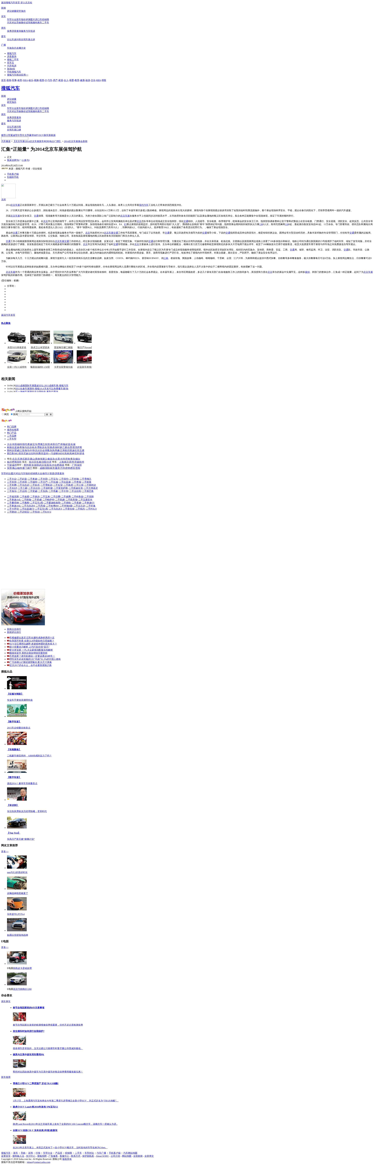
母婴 (71, 80)
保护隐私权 (88, 1156)
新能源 (52, 135)
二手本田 (22, 482)
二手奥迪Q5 (88, 502)
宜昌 (46, 465)
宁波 (9, 465)
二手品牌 (11, 436)
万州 (62, 468)
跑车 (46, 135)
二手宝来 (45, 496)
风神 (72, 453)
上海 (61, 462)
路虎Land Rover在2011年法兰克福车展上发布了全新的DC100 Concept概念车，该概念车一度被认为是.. (65, 1124)
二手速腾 (66, 496)
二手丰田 (42, 479)
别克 (47, 444)
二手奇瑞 (76, 482)
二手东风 (42, 491)
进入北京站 (26, 2)
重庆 (57, 468)
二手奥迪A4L (14, 499)
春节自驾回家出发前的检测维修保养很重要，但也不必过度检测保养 (48, 1025)
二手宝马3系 (36, 502)
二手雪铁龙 (46, 485)
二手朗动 (11, 512)
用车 (3, 28)
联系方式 (75, 1156)
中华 (32, 450)
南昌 (62, 465)
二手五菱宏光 (85, 499)
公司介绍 (115, 1156)
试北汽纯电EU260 (22, 989)
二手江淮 (78, 485)
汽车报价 (25, 473)
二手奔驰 (74, 479)
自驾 (23, 39)
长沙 (51, 465)
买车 (3, 16)
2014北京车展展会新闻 (75, 141)
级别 (307, 272)
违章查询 (16, 31)
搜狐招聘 (42, 1156)
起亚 (68, 444)
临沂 (9, 462)
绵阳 (47, 468)
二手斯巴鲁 (88, 491)
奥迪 (29, 444)
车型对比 (6, 473)
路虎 (52, 447)
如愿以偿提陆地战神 (17, 935)
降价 (23, 22)
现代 (24, 444)
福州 (19, 468)
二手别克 (11, 482)
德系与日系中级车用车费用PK (28, 1054)
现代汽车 (143, 205)
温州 (14, 465)
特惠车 (38, 22)
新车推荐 (6, 1077)
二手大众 (11, 479)
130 (261, 224)
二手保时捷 (47, 488)
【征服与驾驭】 (15, 694)
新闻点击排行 (14, 629)
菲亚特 (44, 453)
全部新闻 (138, 1156)
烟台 (78, 459)
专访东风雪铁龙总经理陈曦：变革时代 (27, 811)
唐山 (32, 459)
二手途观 (24, 496)
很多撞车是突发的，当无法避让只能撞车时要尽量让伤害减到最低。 (48, 1048)
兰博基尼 (64, 450)
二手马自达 (23, 485)
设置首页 (6, 1156)
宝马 (35, 444)
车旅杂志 (11, 48)
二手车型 (11, 439)
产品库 (58, 1153)
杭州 (81, 462)
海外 (23, 11)
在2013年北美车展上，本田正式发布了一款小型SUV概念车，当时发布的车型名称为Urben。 (60, 1147)
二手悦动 (34, 512)
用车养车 (6, 1001)
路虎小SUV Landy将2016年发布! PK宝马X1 (35, 1107)
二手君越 (76, 502)
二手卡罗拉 (13, 509)
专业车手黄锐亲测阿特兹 (20, 700)
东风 (52, 450)
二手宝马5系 (41, 509)
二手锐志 (80, 509)
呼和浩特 (16, 462)
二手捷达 (34, 496)
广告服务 (53, 1156)
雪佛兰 (41, 444)
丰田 (14, 444)
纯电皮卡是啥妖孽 (22, 968)
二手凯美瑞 (71, 499)
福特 (19, 444)
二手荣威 (32, 491)
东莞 (9, 468)
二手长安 (58, 485)
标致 (9, 447)
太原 (57, 459)
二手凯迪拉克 (76, 488)
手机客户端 (13, 174)
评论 (9, 11)
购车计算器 (48, 473)
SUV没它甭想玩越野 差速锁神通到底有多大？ (33, 644)
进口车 (38, 19)
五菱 (82, 450)
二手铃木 (34, 485)
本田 (52, 444)
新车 (18, 19)
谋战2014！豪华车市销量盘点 (22, 783)
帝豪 (57, 450)
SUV (41, 135)
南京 (66, 462)
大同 (62, 459)
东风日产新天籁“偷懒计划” (21, 839)
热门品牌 (11, 426)
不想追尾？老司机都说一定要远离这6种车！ (32, 656)
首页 (3, 80)
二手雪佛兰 (85, 479)
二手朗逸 (26, 499)
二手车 (45, 22)
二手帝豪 (53, 491)
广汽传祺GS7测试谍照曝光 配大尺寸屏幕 (30, 662)
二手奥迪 (32, 479)
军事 (14, 80)
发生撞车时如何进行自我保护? (28, 1031)
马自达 (28, 447)
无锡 (76, 462)
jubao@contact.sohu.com (38, 1162)
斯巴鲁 (10, 453)
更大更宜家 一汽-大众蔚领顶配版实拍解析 (31, 650)
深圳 (79, 465)
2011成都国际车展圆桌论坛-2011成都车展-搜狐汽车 (41, 385)
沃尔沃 (38, 450)
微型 (3, 135)
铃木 (34, 447)
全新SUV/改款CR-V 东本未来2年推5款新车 (35, 1130)
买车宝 (10, 62)
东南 (66, 453)
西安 (72, 468)
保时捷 (58, 447)
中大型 (25, 135)
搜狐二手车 (13, 59)
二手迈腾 (55, 496)
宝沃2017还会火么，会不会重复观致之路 (30, 665)
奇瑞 (22, 447)
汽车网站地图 (130, 1153)
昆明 (67, 468)
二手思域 (40, 506)
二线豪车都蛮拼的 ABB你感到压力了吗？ (29, 755)
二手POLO (91, 509)
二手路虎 (68, 485)
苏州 (71, 462)
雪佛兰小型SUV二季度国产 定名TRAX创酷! (36, 1083)
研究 (18, 11)
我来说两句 (18, 160)
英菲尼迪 (23, 453)
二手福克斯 (13, 496)
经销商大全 (36, 473)
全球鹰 (45, 450)
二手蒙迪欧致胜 (52, 502)
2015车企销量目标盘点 (18, 728)
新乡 (31, 465)
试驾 (28, 22)
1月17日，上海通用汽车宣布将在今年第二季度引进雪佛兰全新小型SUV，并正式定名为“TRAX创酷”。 (66, 1100)
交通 (36, 216)
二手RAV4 (45, 512)
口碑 (18, 130)
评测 (28, 19)
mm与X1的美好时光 (17, 872)
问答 (18, 39)
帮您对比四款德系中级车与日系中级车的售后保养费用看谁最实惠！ (48, 1071)
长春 (39, 462)
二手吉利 (22, 491)
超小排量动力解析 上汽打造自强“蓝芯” (29, 647)
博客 (104, 80)
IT (46, 80)
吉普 (69, 447)
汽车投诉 (30, 31)
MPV (36, 135)
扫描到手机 (13, 177)
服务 (23, 31)
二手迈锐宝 (23, 512)
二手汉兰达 (79, 506)
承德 (37, 459)
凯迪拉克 (74, 450)
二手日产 (42, 482)
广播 (3, 45)
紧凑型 (14, 135)
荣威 (16, 450)
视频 (32, 22)
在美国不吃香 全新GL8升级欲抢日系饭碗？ (31, 640)
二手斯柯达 (90, 485)
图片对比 (15, 473)
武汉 (41, 465)
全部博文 (149, 1156)
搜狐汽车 (11, 53)
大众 (9, 444)
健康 (82, 80)
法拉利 (32, 453)
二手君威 (36, 499)
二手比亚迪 (65, 482)
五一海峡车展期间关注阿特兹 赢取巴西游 (36, 391)
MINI (61, 453)
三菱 (64, 447)
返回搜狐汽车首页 (10, 2)
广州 (74, 465)
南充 (52, 468)
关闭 (3, 199)
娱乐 (31, 80)
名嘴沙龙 (21, 48)
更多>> (4, 851)
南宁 (29, 468)
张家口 (43, 459)
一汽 (51, 453)
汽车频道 (6, 141)
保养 (9, 31)
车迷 (14, 39)
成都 (42, 468)
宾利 (77, 453)
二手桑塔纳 (13, 502)
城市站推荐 (13, 429)
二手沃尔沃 (34, 488)
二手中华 (63, 491)
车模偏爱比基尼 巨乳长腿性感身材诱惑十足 (31, 637)
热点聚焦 (6, 323)
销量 (14, 11)
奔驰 (62, 444)
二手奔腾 (11, 485)
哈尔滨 (32, 462)
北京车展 (15, 205)
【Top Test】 (13, 833)
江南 (165, 258)
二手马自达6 (28, 506)
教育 (77, 80)
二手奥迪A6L (14, 506)
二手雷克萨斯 (61, 488)
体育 (19, 80)
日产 (57, 444)
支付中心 (30, 1156)
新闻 (3, 8)
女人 (66, 80)
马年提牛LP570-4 (16, 914)
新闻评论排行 (14, 632)
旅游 (87, 80)
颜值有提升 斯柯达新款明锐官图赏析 (28, 653)
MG (16, 453)
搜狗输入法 (18, 1156)
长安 (47, 447)
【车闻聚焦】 (14, 749)
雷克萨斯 (77, 447)
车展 (28, 39)
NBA (25, 80)
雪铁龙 (40, 447)
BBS (98, 80)
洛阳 (36, 465)
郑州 (26, 465)
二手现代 (63, 479)
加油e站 (11, 68)
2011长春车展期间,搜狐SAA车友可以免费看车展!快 (41, 388)
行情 (38, 1153)
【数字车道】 (14, 721)
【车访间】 (13, 805)
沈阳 (44, 462)
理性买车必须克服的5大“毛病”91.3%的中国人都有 (35, 659)
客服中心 (64, 1156)
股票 (41, 80)
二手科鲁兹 (77, 496)
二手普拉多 (68, 509)
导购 (18, 22)
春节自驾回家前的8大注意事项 (28, 1007)
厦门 (24, 468)
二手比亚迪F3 (27, 509)
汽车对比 (11, 22)
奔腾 (38, 453)
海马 (27, 450)
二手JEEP (12, 488)
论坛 (9, 39)
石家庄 (26, 459)
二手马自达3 (55, 509)
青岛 (72, 459)
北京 (45, 221)
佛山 (14, 468)
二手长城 (53, 482)
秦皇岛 (51, 459)
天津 (19, 459)
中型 (20, 135)
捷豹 (56, 453)
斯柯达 (10, 450)
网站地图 (126, 1156)
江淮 (22, 450)
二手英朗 (89, 496)
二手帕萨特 (48, 499)
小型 (8, 135)
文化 (93, 80)
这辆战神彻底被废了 (17, 893)
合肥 (56, 465)
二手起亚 (22, 479)
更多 (82, 453)
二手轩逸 (90, 506)
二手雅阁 (24, 502)
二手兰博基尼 (91, 488)
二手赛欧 (66, 502)
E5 (125, 224)
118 (287, 224)
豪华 (31, 135)
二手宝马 (53, 479)
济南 (67, 459)
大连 (49, 462)
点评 (32, 39)
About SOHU (102, 1156)
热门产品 (11, 432)
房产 (55, 80)
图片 (32, 19)
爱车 (3, 36)
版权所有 (67, 1159)
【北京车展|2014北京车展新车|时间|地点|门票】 (37, 141)
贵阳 (78, 468)
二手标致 (86, 482)
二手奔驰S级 (65, 506)
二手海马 (11, 491)
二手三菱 (22, 488)
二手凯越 (60, 499)
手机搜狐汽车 (14, 72)
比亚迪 (15, 447)
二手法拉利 (75, 491)
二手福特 (32, 482)
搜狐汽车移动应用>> (17, 75)
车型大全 (11, 19)
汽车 (50, 80)
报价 (23, 19)
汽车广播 (101, 1153)
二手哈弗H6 (52, 506)
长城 (73, 444)
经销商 (45, 19)
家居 (60, 80)
